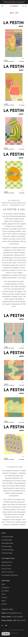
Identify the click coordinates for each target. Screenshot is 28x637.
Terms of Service (7, 572)
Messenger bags (7, 543)
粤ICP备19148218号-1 (14, 633)
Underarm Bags (6, 553)
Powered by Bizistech (18, 630)
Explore (4, 604)
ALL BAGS (5, 591)
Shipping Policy (6, 562)
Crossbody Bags (7, 537)
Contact (4, 597)
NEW (3, 584)
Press (3, 594)
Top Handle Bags (7, 550)
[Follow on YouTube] (6, 625)
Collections (5, 587)
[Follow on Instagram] (2, 625)
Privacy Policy (6, 569)
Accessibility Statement (9, 575)
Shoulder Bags (6, 546)
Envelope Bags (6, 540)
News (3, 601)
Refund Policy (6, 565)
